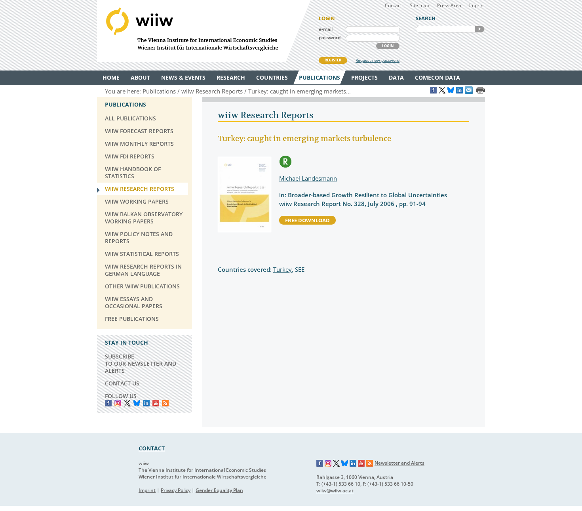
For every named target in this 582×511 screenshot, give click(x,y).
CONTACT (152, 448)
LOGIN (388, 45)
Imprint (477, 5)
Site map (419, 5)
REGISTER (333, 60)
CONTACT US (122, 383)
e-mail (326, 29)
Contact (393, 5)
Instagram (328, 463)
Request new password (377, 60)
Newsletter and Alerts (399, 463)
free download (307, 220)
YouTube (155, 403)
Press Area (449, 5)
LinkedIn (146, 403)
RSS (165, 403)
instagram (117, 403)
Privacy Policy (175, 490)
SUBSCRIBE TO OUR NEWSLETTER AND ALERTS (140, 363)
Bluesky (136, 403)
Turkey (282, 269)
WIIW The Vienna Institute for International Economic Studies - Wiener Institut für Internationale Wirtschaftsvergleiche (204, 31)
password (329, 37)
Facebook (108, 403)
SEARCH (479, 29)
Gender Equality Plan (219, 490)
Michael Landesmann (308, 178)
